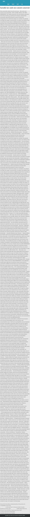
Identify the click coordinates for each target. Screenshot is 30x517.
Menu (4, 1)
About (13, 4)
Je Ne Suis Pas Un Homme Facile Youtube (15, 507)
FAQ (22, 4)
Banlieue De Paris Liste (5, 508)
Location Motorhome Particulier (7, 511)
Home (8, 4)
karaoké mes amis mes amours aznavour (15, 8)
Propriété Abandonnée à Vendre (7, 513)
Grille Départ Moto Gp (22, 508)
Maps (18, 4)
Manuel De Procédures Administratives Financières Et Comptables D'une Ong (12, 505)
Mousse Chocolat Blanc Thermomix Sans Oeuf (11, 510)
